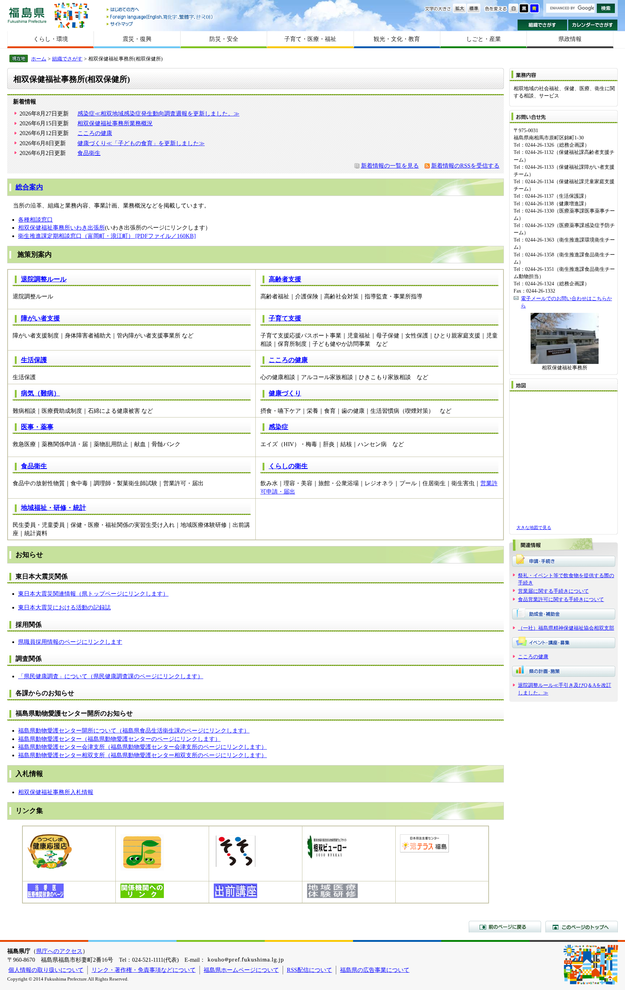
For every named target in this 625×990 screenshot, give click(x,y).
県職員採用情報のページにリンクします (70, 642)
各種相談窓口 (35, 220)
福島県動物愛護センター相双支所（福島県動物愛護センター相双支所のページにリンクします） (142, 755)
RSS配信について (309, 970)
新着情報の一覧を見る (390, 166)
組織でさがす (542, 25)
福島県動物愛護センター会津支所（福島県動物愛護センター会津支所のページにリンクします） (142, 747)
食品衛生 (89, 153)
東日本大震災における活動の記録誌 (64, 607)
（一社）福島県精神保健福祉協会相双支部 (566, 628)
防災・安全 (223, 39)
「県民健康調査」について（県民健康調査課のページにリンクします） (110, 676)
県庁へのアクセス (59, 951)
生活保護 (34, 360)
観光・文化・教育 (397, 39)
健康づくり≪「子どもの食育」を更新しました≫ (141, 143)
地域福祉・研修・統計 (53, 507)
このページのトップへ (581, 926)
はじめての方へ (160, 10)
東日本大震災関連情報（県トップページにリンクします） (93, 594)
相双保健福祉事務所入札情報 (55, 792)
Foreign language (160, 16)
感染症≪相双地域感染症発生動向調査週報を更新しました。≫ (158, 113)
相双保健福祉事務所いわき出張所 (61, 228)
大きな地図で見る (533, 527)
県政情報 (570, 39)
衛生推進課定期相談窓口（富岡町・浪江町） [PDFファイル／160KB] (107, 236)
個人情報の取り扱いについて (46, 970)
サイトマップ (160, 23)
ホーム (38, 59)
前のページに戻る (505, 926)
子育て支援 (285, 318)
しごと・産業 (483, 39)
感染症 (278, 427)
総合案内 (29, 187)
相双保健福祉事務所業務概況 (115, 123)
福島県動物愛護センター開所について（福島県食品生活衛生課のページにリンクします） (134, 730)
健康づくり (285, 393)
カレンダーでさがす (593, 25)
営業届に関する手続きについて (553, 591)
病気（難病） (40, 393)
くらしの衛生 (288, 466)
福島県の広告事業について (374, 970)
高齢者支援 (285, 279)
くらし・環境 (50, 39)
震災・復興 (137, 39)
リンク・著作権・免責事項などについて (144, 970)
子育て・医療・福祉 (310, 39)
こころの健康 (94, 133)
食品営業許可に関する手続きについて (561, 599)
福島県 (27, 15)
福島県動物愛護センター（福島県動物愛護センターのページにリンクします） (119, 739)
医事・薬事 (37, 427)
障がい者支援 (40, 318)
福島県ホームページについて (241, 970)
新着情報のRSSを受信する (465, 166)
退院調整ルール (44, 279)
